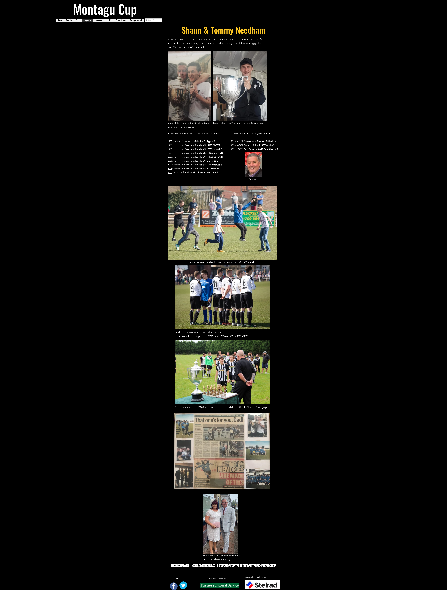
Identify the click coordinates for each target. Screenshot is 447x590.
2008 (170, 168)
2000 (170, 156)
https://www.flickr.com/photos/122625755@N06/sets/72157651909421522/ (212, 336)
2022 (233, 149)
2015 (170, 172)
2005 (170, 160)
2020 (233, 145)
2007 (170, 164)
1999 (170, 153)
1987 (170, 141)
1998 (170, 149)
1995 (170, 145)
